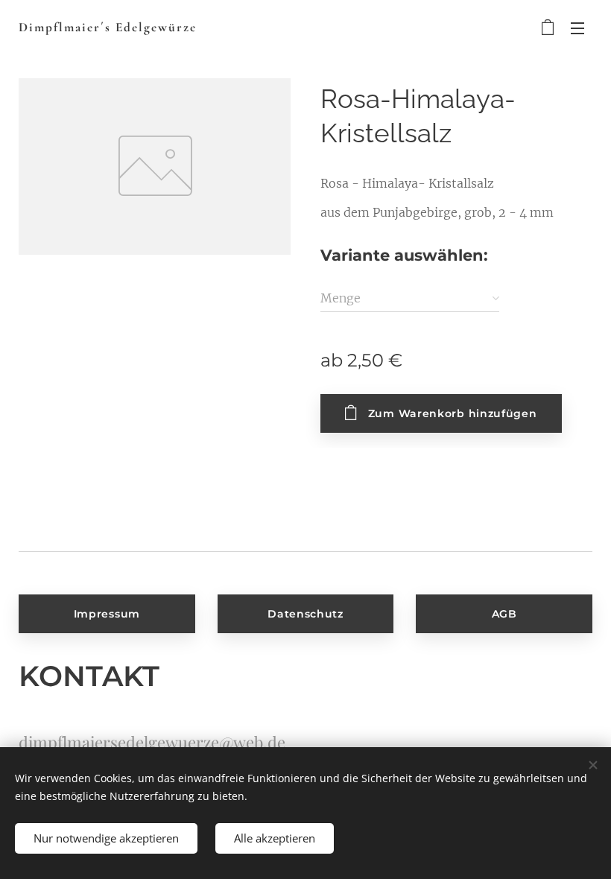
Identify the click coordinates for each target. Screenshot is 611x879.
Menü (577, 27)
